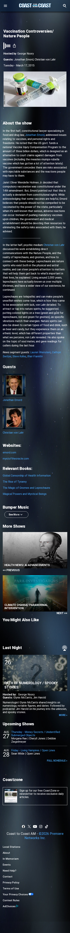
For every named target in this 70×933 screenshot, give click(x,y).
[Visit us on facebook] (23, 826)
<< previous (11, 570)
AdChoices (9, 906)
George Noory (25, 53)
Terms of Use (11, 888)
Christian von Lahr (45, 59)
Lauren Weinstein (40, 352)
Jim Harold (39, 697)
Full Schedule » (57, 760)
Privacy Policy (11, 882)
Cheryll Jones (37, 738)
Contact (7, 876)
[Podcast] (64, 648)
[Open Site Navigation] (5, 5)
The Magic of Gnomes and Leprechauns (26, 487)
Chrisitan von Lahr (53, 245)
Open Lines (33, 753)
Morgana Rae (19, 738)
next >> (62, 613)
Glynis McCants (22, 697)
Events (7, 864)
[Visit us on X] (29, 826)
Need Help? (9, 870)
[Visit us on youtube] (35, 826)
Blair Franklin (35, 356)
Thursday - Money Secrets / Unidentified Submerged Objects (35, 733)
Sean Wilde (17, 753)
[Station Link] (35, 6)
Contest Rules (11, 900)
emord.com (9, 452)
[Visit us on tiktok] (47, 826)
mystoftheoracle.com (16, 458)
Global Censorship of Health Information (27, 475)
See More (14, 514)
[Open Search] (64, 5)
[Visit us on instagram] (41, 826)
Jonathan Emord (23, 59)
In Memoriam (11, 858)
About (6, 852)
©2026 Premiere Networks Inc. (44, 836)
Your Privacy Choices (15, 894)
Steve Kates (19, 356)
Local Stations (11, 846)
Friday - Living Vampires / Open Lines (33, 750)
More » (63, 715)
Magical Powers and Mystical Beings (25, 494)
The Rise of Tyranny (15, 481)
